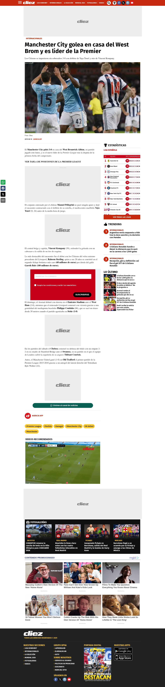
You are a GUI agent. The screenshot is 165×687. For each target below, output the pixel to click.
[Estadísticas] (114, 2)
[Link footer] (33, 633)
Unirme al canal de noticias (65, 405)
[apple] (127, 657)
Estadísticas (117, 145)
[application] (62, 463)
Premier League (34, 426)
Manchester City (74, 426)
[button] (3, 182)
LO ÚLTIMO (111, 271)
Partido (48, 426)
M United (89, 426)
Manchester (32, 431)
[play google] (127, 650)
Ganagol (59, 426)
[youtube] (69, 679)
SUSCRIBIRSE (82, 295)
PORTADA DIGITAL (92, 645)
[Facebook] (56, 679)
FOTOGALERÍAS (38, 522)
